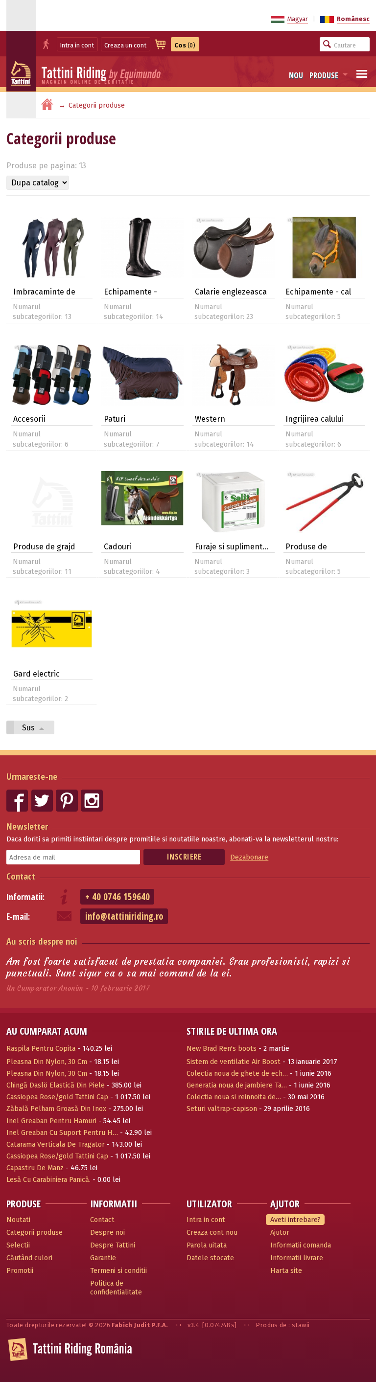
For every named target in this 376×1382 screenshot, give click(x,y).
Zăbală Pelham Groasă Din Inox (56, 1109)
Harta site (286, 1271)
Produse (323, 75)
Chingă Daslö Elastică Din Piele (55, 1085)
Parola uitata (207, 1245)
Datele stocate (210, 1258)
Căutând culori (29, 1258)
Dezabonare (249, 857)
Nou (296, 75)
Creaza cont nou (212, 1232)
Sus (29, 727)
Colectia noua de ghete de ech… (237, 1073)
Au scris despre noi (41, 941)
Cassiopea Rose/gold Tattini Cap (57, 1097)
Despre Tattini (112, 1245)
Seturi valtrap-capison (222, 1109)
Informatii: (25, 897)
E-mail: (18, 916)
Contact (20, 876)
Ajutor (279, 1232)
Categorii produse (34, 1232)
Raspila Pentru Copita (40, 1048)
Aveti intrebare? (295, 1220)
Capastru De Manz (35, 1168)
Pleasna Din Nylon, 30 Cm (46, 1062)
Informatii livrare (296, 1258)
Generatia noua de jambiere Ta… (237, 1085)
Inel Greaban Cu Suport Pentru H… (62, 1133)
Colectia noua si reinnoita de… (234, 1097)
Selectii (18, 1245)
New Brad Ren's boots (222, 1048)
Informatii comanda (300, 1245)
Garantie (103, 1258)
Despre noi (107, 1232)
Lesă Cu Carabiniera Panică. (48, 1180)
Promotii (19, 1271)
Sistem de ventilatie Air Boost (234, 1062)
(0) (184, 45)
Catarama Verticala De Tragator (55, 1144)
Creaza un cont (125, 45)
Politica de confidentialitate (116, 1288)
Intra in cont (77, 45)
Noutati (18, 1220)
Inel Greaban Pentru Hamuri (51, 1121)
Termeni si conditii (118, 1271)
